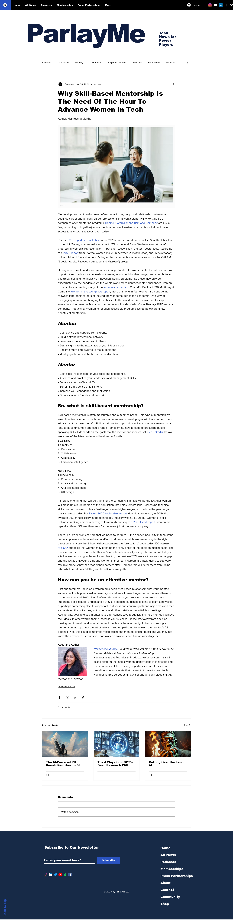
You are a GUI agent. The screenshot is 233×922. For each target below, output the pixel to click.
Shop (164, 903)
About (165, 883)
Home (165, 848)
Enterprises (154, 62)
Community (170, 897)
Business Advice (66, 686)
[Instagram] (210, 5)
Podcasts (168, 862)
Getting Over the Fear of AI (168, 764)
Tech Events (95, 62)
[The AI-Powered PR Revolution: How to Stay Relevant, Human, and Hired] (65, 744)
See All (187, 725)
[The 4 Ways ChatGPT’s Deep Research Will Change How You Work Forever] (116, 744)
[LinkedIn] (221, 5)
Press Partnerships (176, 876)
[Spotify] (65, 874)
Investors (137, 62)
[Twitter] (55, 874)
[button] (186, 62)
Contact (167, 890)
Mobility (79, 62)
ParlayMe (85, 33)
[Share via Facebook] (59, 697)
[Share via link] (82, 697)
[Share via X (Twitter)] (67, 697)
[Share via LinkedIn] (74, 697)
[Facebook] (70, 874)
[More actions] (173, 84)
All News (168, 855)
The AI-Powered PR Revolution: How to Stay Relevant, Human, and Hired (65, 764)
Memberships (171, 869)
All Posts (46, 62)
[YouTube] (60, 874)
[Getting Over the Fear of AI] (168, 744)
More (169, 62)
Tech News (63, 62)
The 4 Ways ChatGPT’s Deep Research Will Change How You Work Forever (115, 764)
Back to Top (4, 907)
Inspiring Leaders (117, 62)
